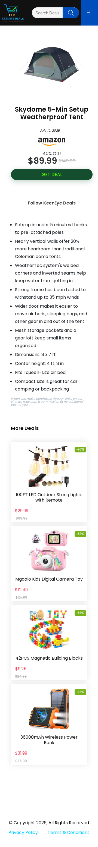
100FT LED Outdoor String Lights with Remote (49, 497)
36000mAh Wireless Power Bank (49, 740)
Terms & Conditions (69, 832)
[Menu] (89, 13)
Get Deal (52, 174)
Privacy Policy (23, 832)
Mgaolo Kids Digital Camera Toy (49, 579)
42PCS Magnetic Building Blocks (49, 658)
